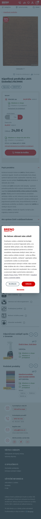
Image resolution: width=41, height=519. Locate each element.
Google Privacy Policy (11, 275)
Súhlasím (28, 284)
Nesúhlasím (12, 284)
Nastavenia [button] (20, 289)
